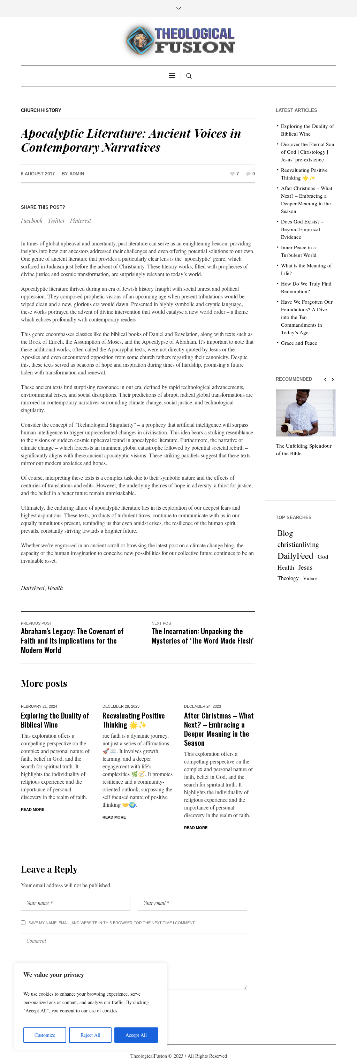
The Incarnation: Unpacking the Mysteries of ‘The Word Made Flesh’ (203, 635)
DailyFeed (33, 588)
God (323, 557)
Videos (310, 578)
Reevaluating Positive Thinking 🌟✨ (133, 720)
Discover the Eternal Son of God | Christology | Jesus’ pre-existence (307, 151)
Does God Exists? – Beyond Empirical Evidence (302, 229)
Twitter (56, 220)
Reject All (90, 1035)
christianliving (298, 544)
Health (55, 588)
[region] (90, 1006)
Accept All (136, 1035)
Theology (288, 578)
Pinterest (80, 220)
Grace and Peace (299, 342)
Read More (32, 809)
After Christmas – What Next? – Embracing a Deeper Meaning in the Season (219, 729)
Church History (41, 110)
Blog (285, 533)
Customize (45, 1035)
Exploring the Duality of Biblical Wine (55, 720)
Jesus (305, 567)
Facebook (32, 220)
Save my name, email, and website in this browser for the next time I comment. (112, 923)
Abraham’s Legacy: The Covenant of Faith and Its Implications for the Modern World (72, 640)
